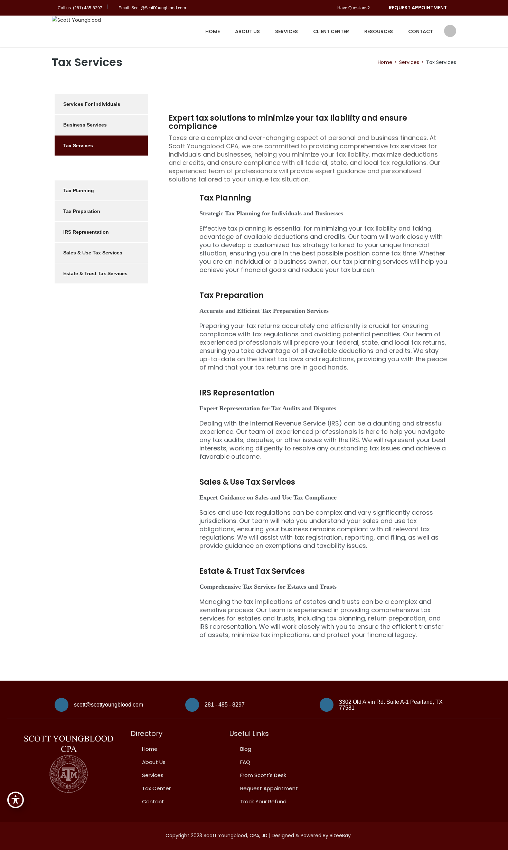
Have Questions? (353, 8)
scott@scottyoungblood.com (108, 705)
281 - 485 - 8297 (225, 705)
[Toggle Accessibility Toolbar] (15, 800)
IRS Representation (236, 392)
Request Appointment (418, 7)
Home (212, 31)
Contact (420, 31)
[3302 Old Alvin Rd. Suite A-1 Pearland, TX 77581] (326, 705)
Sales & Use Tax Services (247, 482)
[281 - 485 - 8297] (192, 705)
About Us (247, 31)
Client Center (331, 31)
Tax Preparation (231, 295)
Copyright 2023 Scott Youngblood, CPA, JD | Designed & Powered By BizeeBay (258, 835)
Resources (378, 31)
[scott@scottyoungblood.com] (61, 705)
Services (286, 31)
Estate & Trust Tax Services (252, 571)
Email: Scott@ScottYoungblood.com (152, 8)
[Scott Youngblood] (76, 19)
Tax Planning (225, 198)
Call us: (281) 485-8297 (80, 8)
